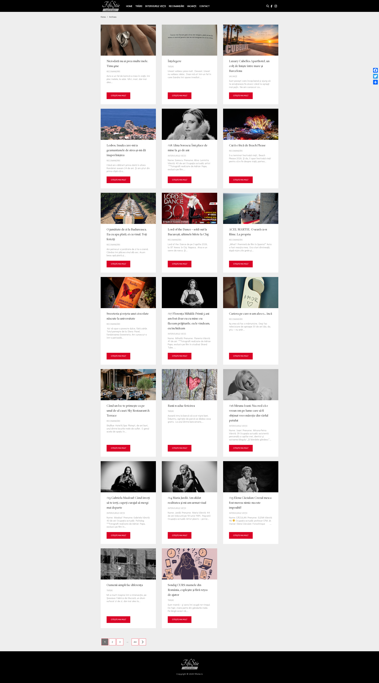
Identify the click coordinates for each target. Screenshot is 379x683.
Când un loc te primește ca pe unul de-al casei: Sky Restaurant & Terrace (128, 413)
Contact (204, 6)
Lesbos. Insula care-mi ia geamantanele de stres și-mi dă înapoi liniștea (128, 148)
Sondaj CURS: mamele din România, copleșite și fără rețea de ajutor (189, 588)
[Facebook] (375, 70)
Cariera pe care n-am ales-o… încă (250, 321)
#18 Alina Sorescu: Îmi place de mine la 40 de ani (189, 148)
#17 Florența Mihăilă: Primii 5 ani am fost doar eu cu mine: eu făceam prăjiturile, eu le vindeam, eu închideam (189, 321)
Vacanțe (191, 6)
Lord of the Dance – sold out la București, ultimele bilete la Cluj (189, 232)
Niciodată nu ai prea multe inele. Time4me (128, 64)
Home (129, 6)
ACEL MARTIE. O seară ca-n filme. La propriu (250, 232)
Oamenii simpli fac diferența (128, 588)
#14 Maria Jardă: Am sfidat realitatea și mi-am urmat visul (189, 502)
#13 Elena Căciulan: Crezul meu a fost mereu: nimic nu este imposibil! (250, 502)
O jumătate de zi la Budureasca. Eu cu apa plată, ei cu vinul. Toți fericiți (128, 232)
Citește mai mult (118, 95)
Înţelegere (189, 64)
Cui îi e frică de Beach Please (250, 148)
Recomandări (176, 6)
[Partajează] (375, 82)
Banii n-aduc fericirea (189, 413)
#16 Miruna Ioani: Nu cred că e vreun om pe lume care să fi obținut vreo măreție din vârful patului (250, 413)
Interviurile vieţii (155, 6)
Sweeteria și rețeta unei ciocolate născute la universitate (128, 321)
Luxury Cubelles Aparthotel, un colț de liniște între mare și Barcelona (250, 64)
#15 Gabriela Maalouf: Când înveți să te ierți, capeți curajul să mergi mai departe (128, 502)
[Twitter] (375, 76)
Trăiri (138, 6)
